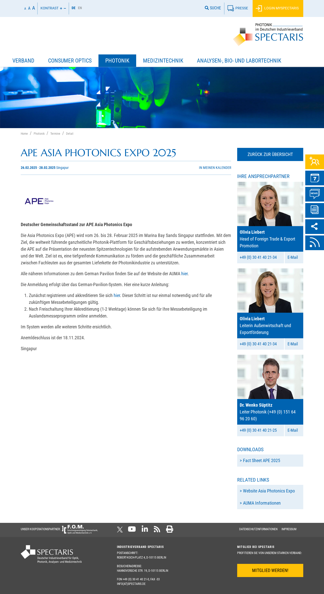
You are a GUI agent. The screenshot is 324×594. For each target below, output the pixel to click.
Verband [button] (23, 60)
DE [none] (73, 8)
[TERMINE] (314, 178)
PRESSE (241, 8)
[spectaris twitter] (121, 530)
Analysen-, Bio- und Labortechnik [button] (239, 60)
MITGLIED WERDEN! (270, 570)
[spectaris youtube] (131, 530)
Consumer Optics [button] (70, 60)
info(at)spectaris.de (131, 584)
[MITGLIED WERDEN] (314, 161)
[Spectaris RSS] (157, 530)
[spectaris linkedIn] (145, 530)
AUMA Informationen (262, 503)
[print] (170, 530)
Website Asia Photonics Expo (269, 490)
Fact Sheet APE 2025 (261, 460)
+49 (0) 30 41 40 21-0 (136, 579)
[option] (80, 8)
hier (184, 273)
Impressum (288, 529)
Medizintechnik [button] (163, 60)
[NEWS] (314, 194)
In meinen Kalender (215, 168)
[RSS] (314, 242)
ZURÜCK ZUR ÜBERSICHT (270, 154)
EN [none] (80, 8)
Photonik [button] (117, 60)
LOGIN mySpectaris (281, 8)
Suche (215, 8)
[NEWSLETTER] (314, 210)
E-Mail (293, 257)
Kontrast (49, 8)
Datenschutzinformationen (258, 529)
